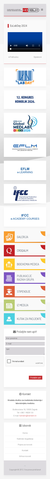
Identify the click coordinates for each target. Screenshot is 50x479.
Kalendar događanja (25, 439)
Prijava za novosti (25, 445)
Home (25, 433)
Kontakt (25, 450)
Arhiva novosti (25, 456)
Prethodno (13, 57)
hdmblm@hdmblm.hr (28, 416)
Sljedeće (37, 57)
